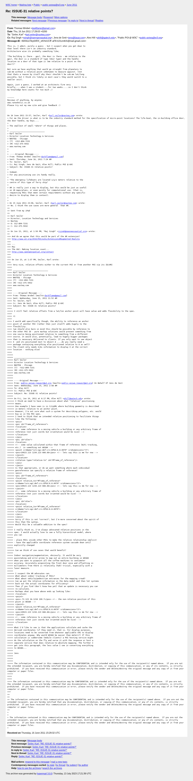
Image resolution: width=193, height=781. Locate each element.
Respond (48, 17)
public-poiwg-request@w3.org (36, 383)
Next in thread (87, 20)
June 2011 (72, 5)
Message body (34, 17)
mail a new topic (59, 762)
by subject (72, 765)
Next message (39, 20)
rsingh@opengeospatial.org (37, 37)
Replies (99, 20)
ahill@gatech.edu (106, 37)
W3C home (11, 5)
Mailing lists (25, 5)
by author (83, 765)
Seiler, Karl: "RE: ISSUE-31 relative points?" (50, 744)
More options (61, 17)
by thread (60, 765)
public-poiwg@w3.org (53, 5)
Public (37, 5)
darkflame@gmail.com (43, 28)
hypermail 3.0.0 (44, 773)
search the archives (52, 768)
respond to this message (37, 762)
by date (50, 765)
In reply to (73, 20)
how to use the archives (29, 768)
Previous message (57, 20)
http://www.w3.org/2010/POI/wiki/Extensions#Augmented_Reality (46, 239)
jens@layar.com (76, 37)
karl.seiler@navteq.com (37, 34)
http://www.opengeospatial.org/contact (33, 252)
